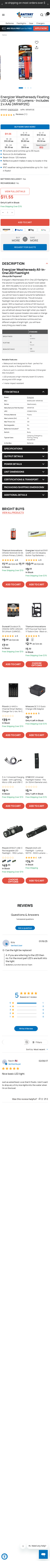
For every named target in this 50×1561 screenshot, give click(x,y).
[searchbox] (13, 1042)
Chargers (40, 23)
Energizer (13, 109)
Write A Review (26, 1028)
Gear (31, 23)
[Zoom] (25, 62)
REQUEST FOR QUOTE (25, 247)
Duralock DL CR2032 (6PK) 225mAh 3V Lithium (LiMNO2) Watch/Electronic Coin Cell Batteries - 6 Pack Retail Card (12, 629)
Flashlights (21, 23)
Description (13, 263)
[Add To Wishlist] (37, 42)
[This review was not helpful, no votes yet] (45, 1099)
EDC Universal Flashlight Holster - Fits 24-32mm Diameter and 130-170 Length (36, 779)
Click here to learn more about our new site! (26, 4)
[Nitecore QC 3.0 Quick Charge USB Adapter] (37, 690)
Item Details (11, 391)
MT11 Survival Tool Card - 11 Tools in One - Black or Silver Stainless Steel (36, 629)
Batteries (10, 23)
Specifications (13, 448)
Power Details (13, 464)
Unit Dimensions (14, 471)
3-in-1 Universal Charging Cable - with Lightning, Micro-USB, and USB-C (13, 779)
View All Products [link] (13, 512)
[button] (41, 14)
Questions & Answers (25, 915)
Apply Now (41, 28)
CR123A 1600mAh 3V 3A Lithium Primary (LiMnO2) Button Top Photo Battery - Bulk (13, 553)
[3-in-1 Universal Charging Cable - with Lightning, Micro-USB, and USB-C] (13, 761)
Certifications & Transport (21, 479)
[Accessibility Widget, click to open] (4, 1556)
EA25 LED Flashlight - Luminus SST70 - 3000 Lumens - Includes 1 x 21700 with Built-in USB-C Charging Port (36, 850)
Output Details (13, 456)
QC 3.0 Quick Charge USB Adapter (36, 707)
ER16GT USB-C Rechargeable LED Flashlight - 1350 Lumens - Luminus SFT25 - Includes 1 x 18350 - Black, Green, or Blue (13, 850)
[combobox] (37, 1049)
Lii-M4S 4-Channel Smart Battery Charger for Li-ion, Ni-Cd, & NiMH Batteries (13, 709)
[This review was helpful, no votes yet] (40, 1099)
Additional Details (15, 494)
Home (4, 35)
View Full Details (15, 191)
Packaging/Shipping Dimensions (24, 487)
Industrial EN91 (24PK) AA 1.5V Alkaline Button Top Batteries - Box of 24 (37, 553)
